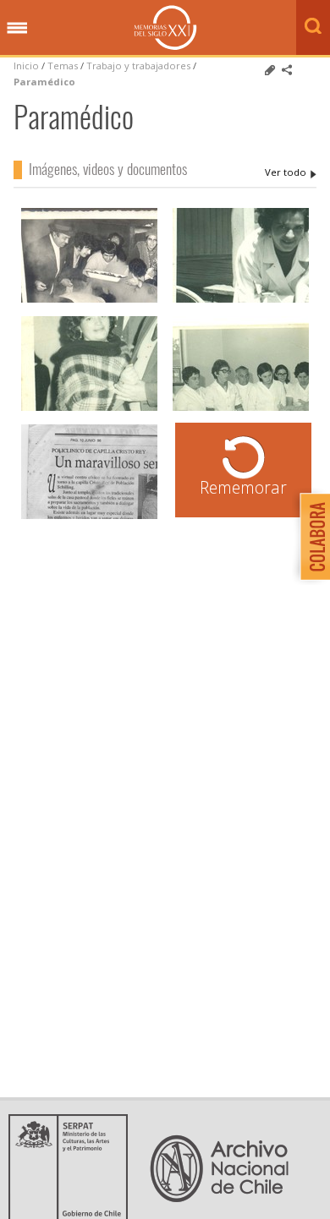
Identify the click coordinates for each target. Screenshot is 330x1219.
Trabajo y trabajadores (138, 65)
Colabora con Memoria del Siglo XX (311, 536)
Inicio (26, 65)
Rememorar (243, 487)
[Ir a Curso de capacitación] (241, 408)
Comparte (286, 70)
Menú (17, 28)
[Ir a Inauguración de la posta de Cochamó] (89, 408)
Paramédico (44, 81)
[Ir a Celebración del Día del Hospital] (89, 300)
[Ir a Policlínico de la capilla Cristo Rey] (89, 517)
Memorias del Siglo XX (165, 27)
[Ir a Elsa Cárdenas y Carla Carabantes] (241, 300)
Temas (62, 65)
